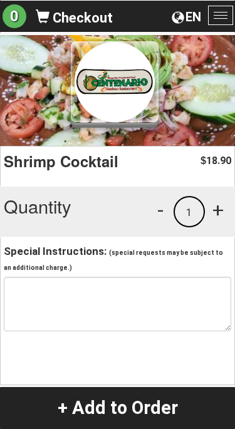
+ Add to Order (118, 407)
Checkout (81, 18)
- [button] (160, 210)
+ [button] (218, 210)
